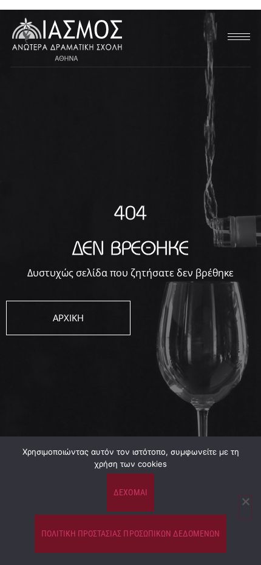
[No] (245, 507)
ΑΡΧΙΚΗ (68, 318)
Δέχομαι (130, 492)
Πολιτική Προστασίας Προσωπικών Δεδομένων (130, 533)
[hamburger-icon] (237, 36)
